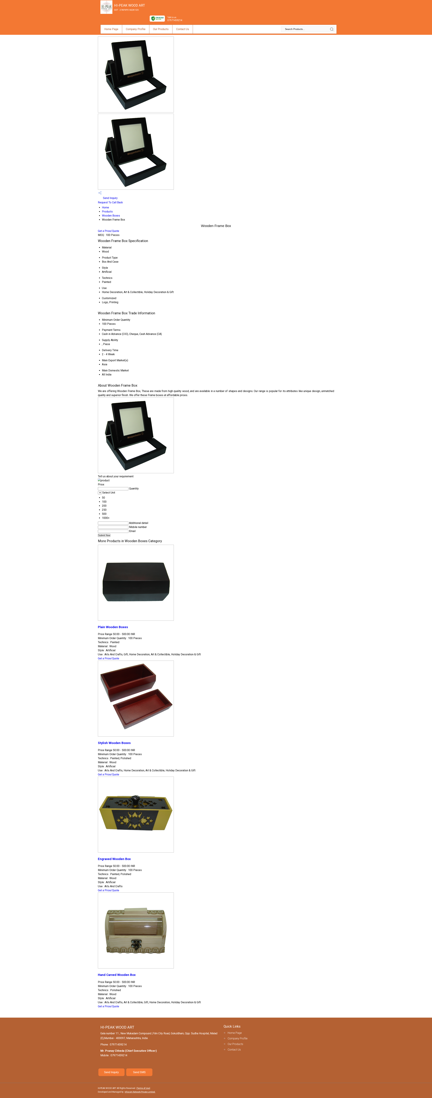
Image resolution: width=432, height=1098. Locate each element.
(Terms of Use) (143, 1088)
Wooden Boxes (111, 215)
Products (107, 211)
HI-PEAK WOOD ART (129, 7)
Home (105, 207)
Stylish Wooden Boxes (114, 743)
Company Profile (135, 29)
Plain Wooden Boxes (113, 627)
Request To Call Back (110, 202)
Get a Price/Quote (108, 231)
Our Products (161, 29)
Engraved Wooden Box (114, 859)
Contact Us (182, 29)
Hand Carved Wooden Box (117, 975)
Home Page (111, 29)
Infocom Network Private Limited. (140, 1092)
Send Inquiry (110, 198)
